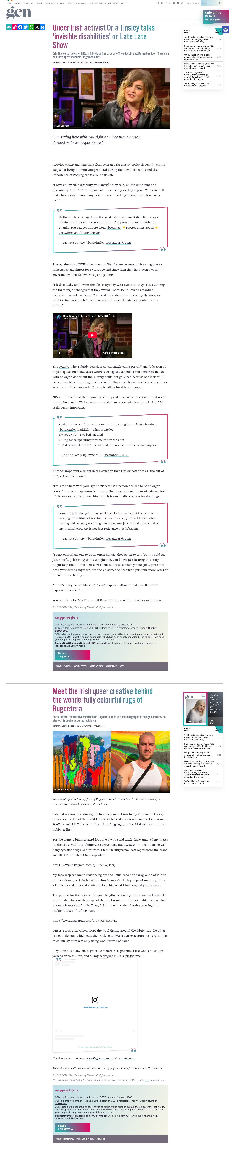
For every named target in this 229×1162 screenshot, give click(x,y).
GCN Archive (82, 3)
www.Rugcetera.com (98, 1078)
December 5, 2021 (118, 243)
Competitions (111, 3)
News (17, 3)
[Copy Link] (14, 27)
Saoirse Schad (102, 62)
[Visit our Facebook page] (178, 3)
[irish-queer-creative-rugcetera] (111, 781)
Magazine (28, 3)
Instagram (127, 1078)
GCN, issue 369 (153, 1088)
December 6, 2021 (118, 550)
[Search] (219, 3)
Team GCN (99, 745)
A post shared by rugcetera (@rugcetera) (95, 1066)
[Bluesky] (42, 27)
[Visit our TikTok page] (170, 3)
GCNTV (71, 3)
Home (9, 3)
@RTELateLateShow (113, 525)
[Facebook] (20, 27)
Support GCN (96, 3)
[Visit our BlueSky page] (174, 3)
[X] (37, 27)
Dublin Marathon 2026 (47, 3)
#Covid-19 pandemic (63, 685)
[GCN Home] (19, 13)
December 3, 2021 (115, 461)
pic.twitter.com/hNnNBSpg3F (79, 233)
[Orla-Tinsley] (111, 98)
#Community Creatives (65, 1158)
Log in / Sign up (193, 3)
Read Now (211, 741)
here (158, 620)
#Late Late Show (96, 685)
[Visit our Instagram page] (166, 3)
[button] (225, 29)
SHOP (62, 3)
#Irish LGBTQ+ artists (85, 1158)
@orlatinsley (67, 435)
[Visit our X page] (162, 3)
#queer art (101, 1158)
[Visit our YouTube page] (182, 3)
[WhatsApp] (31, 27)
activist (64, 372)
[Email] (9, 27)
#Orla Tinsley (111, 685)
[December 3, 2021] (195, 728)
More (123, 3)
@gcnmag (113, 227)
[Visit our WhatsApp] (158, 3)
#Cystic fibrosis (80, 685)
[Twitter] (26, 27)
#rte (122, 685)
